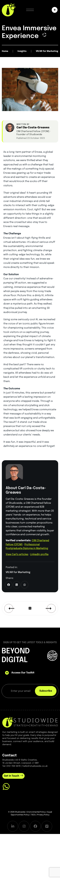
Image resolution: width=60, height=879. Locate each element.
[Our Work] (54, 10)
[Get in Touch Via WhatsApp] (6, 786)
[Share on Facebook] (8, 584)
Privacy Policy (43, 815)
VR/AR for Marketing (18, 572)
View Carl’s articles (17, 554)
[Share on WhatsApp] (24, 584)
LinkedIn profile (39, 554)
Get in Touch (11, 776)
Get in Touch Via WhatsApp (29, 794)
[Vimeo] (46, 826)
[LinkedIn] (12, 826)
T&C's (33, 815)
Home (5, 51)
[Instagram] (24, 826)
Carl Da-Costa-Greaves (32, 127)
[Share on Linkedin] (16, 584)
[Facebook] (35, 826)
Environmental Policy (36, 812)
